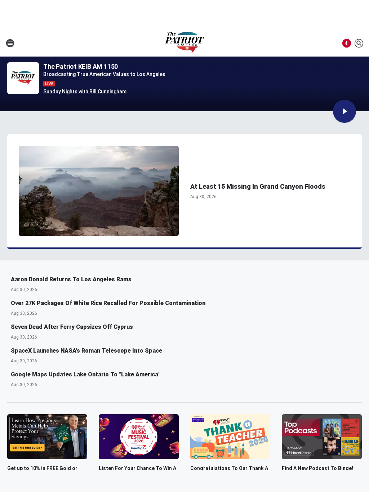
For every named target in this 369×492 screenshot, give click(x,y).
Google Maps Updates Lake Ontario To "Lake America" (85, 374)
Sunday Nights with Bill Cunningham (84, 91)
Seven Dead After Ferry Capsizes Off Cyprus (72, 326)
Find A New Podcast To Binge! (317, 468)
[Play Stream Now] (344, 111)
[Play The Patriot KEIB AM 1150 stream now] (23, 78)
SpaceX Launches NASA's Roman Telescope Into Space (86, 350)
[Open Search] (359, 43)
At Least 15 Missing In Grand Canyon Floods (257, 186)
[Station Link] (184, 43)
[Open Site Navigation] (10, 43)
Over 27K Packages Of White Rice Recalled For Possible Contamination (108, 303)
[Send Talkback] (346, 43)
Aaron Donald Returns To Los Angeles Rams (71, 279)
